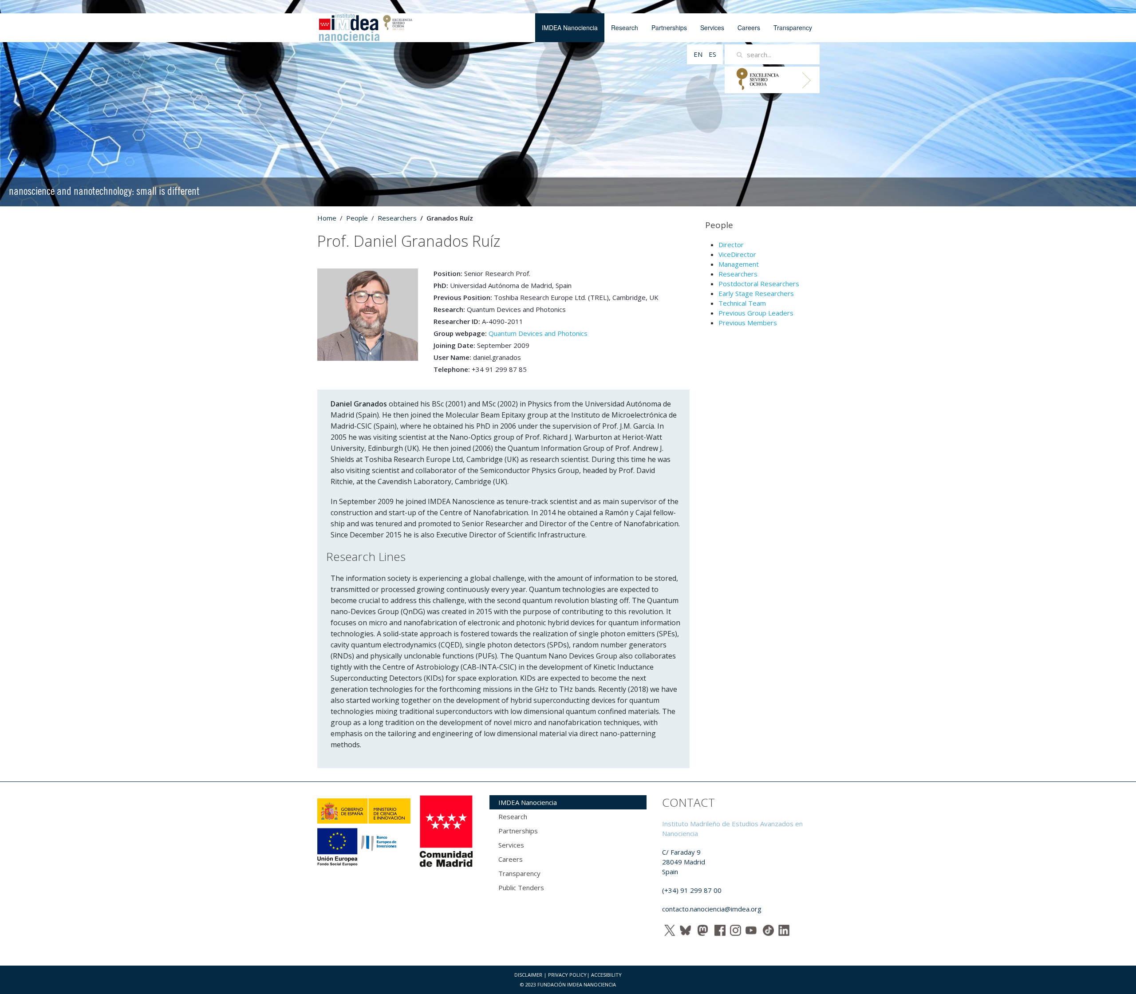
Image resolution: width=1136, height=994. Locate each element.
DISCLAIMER (528, 974)
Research (624, 27)
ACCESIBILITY (606, 974)
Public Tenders (521, 887)
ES (712, 54)
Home (326, 217)
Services (712, 27)
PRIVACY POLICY (567, 974)
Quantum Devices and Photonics (538, 333)
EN (699, 54)
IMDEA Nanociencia (570, 27)
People (357, 217)
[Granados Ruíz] (367, 313)
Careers (749, 27)
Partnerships (669, 27)
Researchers (397, 217)
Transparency (792, 27)
